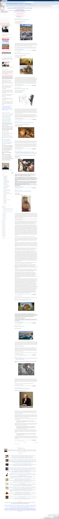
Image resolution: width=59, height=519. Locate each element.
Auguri (4, 202)
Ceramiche (5, 203)
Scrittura (4, 191)
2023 (3, 222)
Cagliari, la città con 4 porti (20, 326)
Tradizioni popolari (6, 181)
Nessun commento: (29, 85)
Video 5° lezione (4, 134)
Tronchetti (5, 201)
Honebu (4, 183)
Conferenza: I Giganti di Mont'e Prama (6, 116)
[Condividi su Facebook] (34, 50)
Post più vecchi (36, 442)
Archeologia (19, 86)
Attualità (19, 355)
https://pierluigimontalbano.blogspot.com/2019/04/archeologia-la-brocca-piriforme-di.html (25, 236)
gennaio (4, 219)
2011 (3, 235)
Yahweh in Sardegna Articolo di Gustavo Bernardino (23, 190)
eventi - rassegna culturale (6, 189)
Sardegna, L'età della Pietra (8, 119)
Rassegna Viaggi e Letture (6, 199)
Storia (18, 188)
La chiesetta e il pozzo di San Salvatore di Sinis (22, 53)
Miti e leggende (20, 295)
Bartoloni (5, 200)
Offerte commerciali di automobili (7, 193)
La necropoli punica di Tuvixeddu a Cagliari (22, 19)
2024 (3, 221)
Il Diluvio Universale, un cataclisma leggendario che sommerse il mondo (26, 297)
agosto (4, 207)
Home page (24, 442)
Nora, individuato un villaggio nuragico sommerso (22, 463)
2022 (3, 223)
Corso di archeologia (6, 192)
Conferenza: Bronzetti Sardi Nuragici (6, 117)
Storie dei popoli (5, 178)
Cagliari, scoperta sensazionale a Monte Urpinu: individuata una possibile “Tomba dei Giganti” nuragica (26, 359)
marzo (4, 217)
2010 (3, 236)
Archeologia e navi (6, 184)
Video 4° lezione (4, 133)
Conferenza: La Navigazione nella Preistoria (7, 115)
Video (4, 194)
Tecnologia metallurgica (6, 190)
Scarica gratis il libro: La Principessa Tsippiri (7, 56)
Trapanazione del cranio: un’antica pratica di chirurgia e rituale (25, 122)
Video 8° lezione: (6, 139)
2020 (3, 225)
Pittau (4, 188)
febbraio (4, 218)
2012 (3, 234)
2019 (3, 226)
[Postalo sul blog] (33, 50)
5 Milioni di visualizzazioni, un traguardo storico (23, 388)
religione (4, 195)
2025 (3, 220)
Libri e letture (5, 185)
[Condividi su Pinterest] (35, 50)
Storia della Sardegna (23, 355)
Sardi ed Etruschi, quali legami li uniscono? (22, 88)
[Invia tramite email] (32, 50)
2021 (3, 224)
